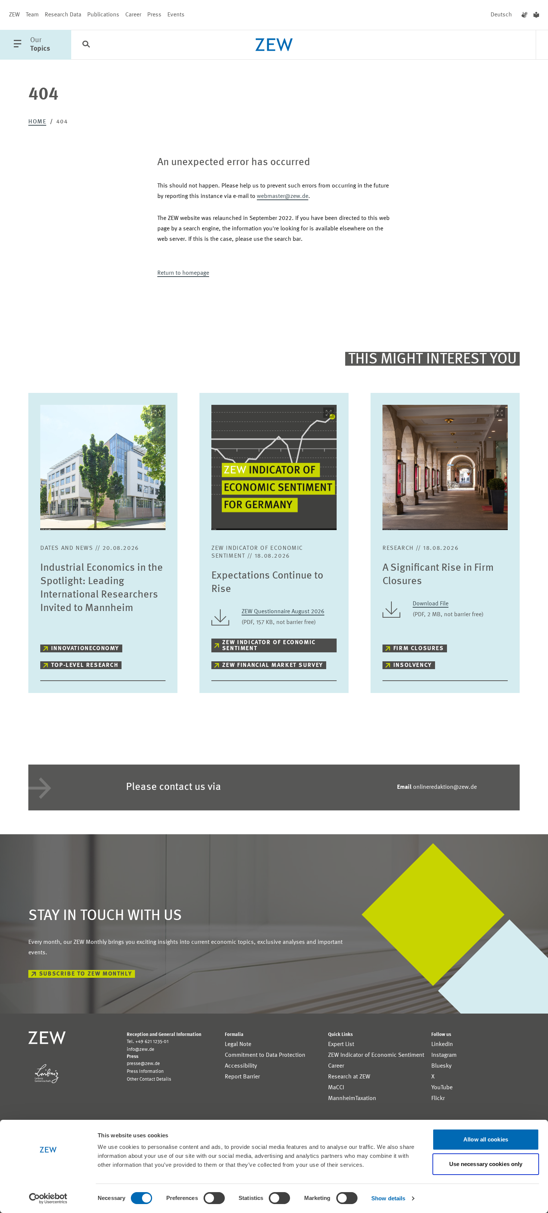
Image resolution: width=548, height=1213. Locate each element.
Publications (103, 15)
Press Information (145, 1071)
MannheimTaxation (352, 1099)
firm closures (418, 649)
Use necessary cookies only (486, 1164)
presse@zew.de (143, 1063)
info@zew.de (140, 1049)
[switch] (214, 1198)
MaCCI (336, 1088)
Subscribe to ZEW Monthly (85, 974)
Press (154, 15)
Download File (430, 604)
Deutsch (501, 15)
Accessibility (241, 1066)
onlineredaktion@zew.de (437, 787)
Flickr (438, 1099)
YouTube (442, 1088)
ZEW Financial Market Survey (272, 665)
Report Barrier (242, 1077)
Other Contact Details (149, 1079)
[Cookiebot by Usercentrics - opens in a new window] (48, 1198)
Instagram (444, 1055)
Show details (388, 1198)
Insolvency (412, 665)
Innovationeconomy (85, 649)
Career (133, 15)
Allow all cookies (485, 1139)
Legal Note (238, 1044)
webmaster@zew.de (282, 196)
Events (176, 15)
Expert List (341, 1044)
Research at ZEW (349, 1077)
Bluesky (441, 1066)
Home (37, 122)
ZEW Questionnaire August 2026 (283, 612)
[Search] (86, 45)
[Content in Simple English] (536, 15)
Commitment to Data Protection (265, 1055)
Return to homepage (183, 273)
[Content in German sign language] (524, 15)
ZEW (14, 15)
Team (32, 15)
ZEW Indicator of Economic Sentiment (269, 646)
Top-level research (85, 665)
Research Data (63, 15)
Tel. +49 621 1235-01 (148, 1041)
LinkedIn (442, 1044)
